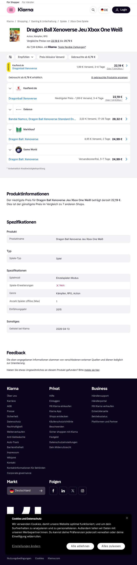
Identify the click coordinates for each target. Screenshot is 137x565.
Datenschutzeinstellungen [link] (63, 442)
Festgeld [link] (53, 437)
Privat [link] (54, 389)
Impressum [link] (13, 452)
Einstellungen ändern (26, 546)
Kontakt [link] (11, 462)
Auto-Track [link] (13, 442)
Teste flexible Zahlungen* (72, 47)
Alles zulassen (111, 546)
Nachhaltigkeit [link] (15, 426)
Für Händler (28, 2)
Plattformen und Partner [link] (105, 421)
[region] (68, 534)
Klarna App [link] (55, 411)
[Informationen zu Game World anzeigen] (10, 149)
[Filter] (10, 57)
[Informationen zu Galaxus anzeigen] (10, 109)
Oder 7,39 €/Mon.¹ (115, 68)
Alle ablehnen (80, 546)
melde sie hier (91, 369)
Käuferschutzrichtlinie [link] (61, 421)
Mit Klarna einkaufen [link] (60, 406)
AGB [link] (9, 406)
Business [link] (99, 389)
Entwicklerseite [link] (100, 411)
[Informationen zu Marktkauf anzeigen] (10, 129)
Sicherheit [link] (12, 416)
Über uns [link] (12, 395)
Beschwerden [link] (56, 426)
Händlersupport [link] (100, 395)
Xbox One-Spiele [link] (79, 21)
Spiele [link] (63, 21)
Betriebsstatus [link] (99, 416)
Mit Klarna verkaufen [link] (103, 406)
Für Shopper (13, 2)
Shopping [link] (22, 21)
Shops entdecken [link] (58, 416)
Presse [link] (10, 411)
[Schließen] (127, 518)
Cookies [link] (39, 558)
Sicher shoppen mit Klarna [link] (63, 431)
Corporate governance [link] (19, 473)
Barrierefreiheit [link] (15, 447)
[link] (53, 491)
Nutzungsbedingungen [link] (19, 558)
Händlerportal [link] (99, 401)
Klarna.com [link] (54, 558)
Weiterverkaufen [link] (16, 431)
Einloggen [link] (54, 401)
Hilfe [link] (51, 395)
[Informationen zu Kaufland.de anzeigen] (10, 88)
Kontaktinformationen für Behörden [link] (26, 467)
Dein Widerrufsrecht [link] (60, 447)
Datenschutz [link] (14, 421)
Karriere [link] (11, 401)
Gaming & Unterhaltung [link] (43, 21)
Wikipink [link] (11, 457)
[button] (104, 10)
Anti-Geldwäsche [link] (16, 437)
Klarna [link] (10, 21)
